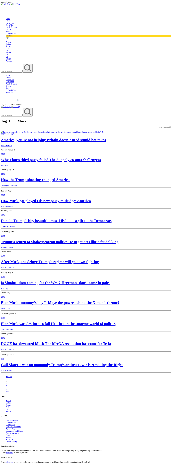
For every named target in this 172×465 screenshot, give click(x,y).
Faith (7, 48)
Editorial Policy (11, 441)
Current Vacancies (12, 433)
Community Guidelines (14, 431)
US (7, 57)
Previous (9, 377)
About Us (9, 439)
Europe (8, 59)
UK (7, 55)
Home (8, 19)
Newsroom (10, 23)
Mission (8, 21)
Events (8, 29)
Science (8, 46)
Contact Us (10, 435)
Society (8, 52)
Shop (7, 31)
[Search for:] (12, 71)
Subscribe (9, 36)
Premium (9, 61)
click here (9, 453)
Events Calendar (12, 420)
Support (8, 437)
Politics (8, 42)
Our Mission (10, 425)
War (7, 50)
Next (7, 391)
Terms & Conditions (13, 427)
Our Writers (10, 25)
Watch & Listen (11, 27)
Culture (8, 44)
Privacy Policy (11, 429)
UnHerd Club (11, 33)
